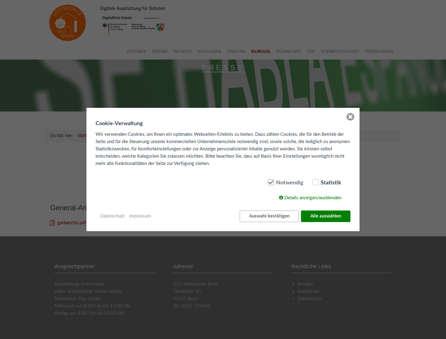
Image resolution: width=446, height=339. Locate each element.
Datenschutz (112, 216)
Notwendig (289, 183)
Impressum (140, 216)
